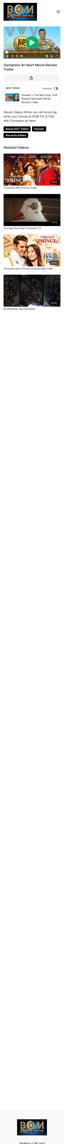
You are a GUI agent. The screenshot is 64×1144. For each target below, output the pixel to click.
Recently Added (16, 135)
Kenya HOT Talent (17, 128)
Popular (39, 128)
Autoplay (47, 88)
